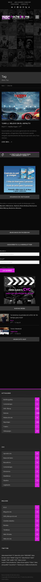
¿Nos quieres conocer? (22, 2)
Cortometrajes (7, 404)
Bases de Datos (8, 458)
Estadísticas (6, 476)
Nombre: (3, 251)
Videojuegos (7, 431)
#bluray (6, 208)
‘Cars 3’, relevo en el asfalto (16, 123)
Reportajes (6, 422)
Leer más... (6, 142)
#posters (3, 206)
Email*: (2, 259)
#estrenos (12, 208)
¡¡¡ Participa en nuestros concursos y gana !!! (20, 155)
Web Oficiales (7, 534)
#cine (22, 206)
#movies (18, 208)
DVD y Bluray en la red (10, 516)
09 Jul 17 (4, 127)
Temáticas (13, 331)
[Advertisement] (20, 46)
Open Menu (37, 17)
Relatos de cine (8, 417)
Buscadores (7, 462)
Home (3, 85)
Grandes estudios (8, 521)
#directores (9, 206)
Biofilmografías (8, 400)
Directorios (6, 471)
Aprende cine (7, 453)
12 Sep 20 (17, 322)
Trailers (5, 426)
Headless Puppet (12, 127)
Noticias (5, 413)
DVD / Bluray (7, 408)
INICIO (10, 2)
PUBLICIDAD (15, 4)
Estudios (6, 480)
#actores (17, 206)
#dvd (1, 208)
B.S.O (11, 320)
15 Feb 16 (17, 334)
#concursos (33, 206)
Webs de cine (7, 539)
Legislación (6, 485)
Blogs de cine (7, 512)
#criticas (26, 206)
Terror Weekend (15, 329)
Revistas (5, 525)
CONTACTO (24, 4)
